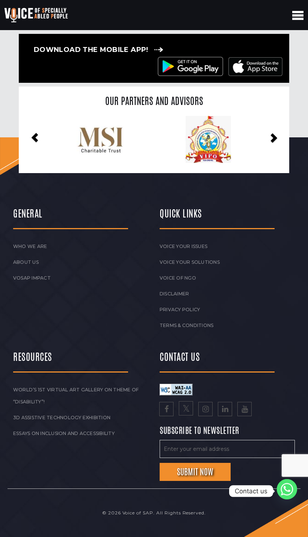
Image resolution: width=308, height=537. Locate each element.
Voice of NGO (178, 278)
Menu (298, 15)
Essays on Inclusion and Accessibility (64, 433)
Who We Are (30, 246)
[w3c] (176, 389)
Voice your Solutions (190, 262)
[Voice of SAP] (36, 15)
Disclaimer (174, 294)
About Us (26, 262)
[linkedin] (225, 409)
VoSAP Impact (32, 278)
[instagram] (205, 409)
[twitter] (186, 409)
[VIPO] (114, 139)
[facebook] (166, 409)
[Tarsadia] (222, 139)
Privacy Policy (180, 309)
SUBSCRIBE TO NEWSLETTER (199, 431)
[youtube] (245, 409)
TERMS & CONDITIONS (186, 325)
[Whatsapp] (287, 491)
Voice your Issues (183, 246)
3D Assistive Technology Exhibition (61, 417)
